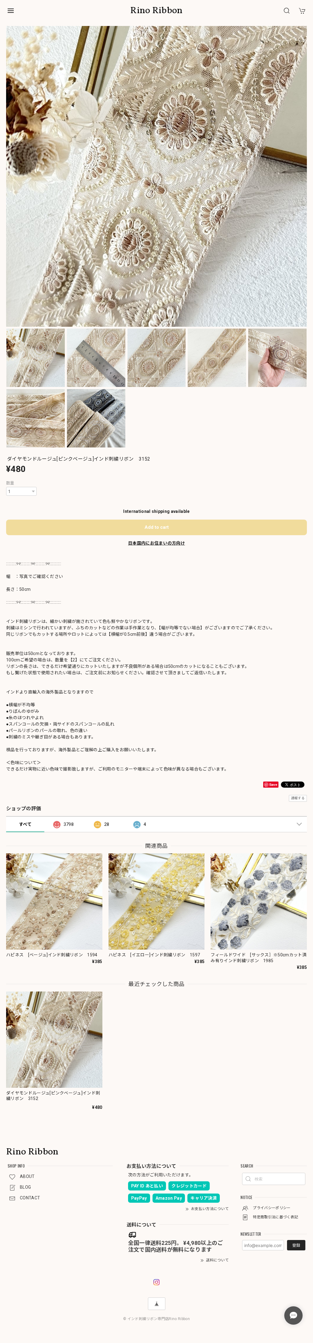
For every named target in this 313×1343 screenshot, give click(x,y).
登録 (296, 1245)
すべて (25, 824)
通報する (298, 798)
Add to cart (157, 527)
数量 (10, 483)
